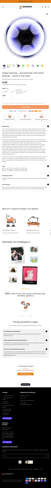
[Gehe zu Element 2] (9, 66)
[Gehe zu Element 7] (33, 66)
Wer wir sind (23, 398)
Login (41, 469)
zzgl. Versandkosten (21, 84)
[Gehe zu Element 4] (18, 66)
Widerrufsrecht (17, 469)
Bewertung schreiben (25, 374)
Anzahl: (4, 95)
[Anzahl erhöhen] (12, 98)
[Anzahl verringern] (4, 98)
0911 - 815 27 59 (9, 433)
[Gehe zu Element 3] (14, 66)
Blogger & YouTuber (25, 395)
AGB (31, 469)
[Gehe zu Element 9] (42, 66)
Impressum (36, 469)
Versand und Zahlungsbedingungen (25, 403)
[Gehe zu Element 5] (23, 66)
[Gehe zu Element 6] (28, 66)
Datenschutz (25, 469)
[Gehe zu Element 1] (4, 66)
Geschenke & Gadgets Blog (27, 400)
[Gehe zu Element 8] (38, 66)
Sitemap (10, 469)
